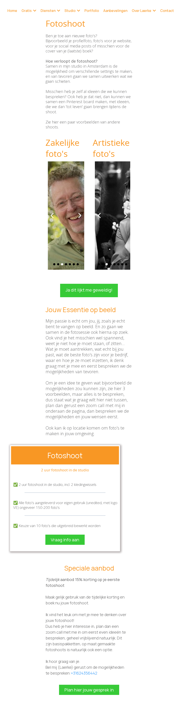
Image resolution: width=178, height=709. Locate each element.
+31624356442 (84, 673)
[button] (34, 10)
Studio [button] (70, 10)
